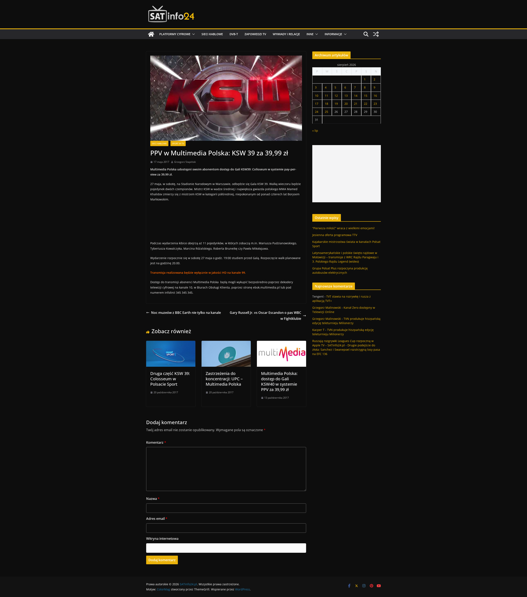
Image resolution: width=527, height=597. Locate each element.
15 (365, 96)
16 (375, 96)
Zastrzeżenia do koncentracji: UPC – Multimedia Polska (224, 379)
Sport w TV (178, 143)
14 (355, 96)
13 (346, 96)
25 (326, 112)
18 (326, 104)
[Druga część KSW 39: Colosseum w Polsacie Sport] (170, 343)
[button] (192, 34)
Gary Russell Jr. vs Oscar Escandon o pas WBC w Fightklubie (265, 315)
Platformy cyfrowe (174, 34)
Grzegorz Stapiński (185, 162)
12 (336, 96)
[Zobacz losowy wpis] (376, 34)
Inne (310, 34)
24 (316, 112)
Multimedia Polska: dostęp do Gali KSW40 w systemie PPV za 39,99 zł (279, 381)
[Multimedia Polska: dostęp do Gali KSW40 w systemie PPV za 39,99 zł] (281, 343)
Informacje (333, 34)
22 (365, 104)
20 (346, 104)
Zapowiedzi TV (255, 34)
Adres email (156, 518)
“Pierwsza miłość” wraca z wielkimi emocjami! (343, 228)
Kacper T (318, 330)
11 (326, 96)
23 (375, 104)
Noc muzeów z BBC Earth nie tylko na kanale (186, 312)
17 (316, 104)
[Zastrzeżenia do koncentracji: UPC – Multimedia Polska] (226, 343)
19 (336, 104)
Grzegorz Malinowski (326, 308)
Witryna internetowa (162, 538)
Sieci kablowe (212, 34)
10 (316, 96)
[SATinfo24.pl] (151, 34)
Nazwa (153, 498)
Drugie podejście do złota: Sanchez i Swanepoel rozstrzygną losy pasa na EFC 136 (346, 349)
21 (355, 104)
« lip (315, 131)
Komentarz (156, 442)
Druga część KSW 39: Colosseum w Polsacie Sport (170, 379)
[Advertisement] (346, 173)
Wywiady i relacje (286, 34)
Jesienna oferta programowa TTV (334, 235)
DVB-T (234, 34)
